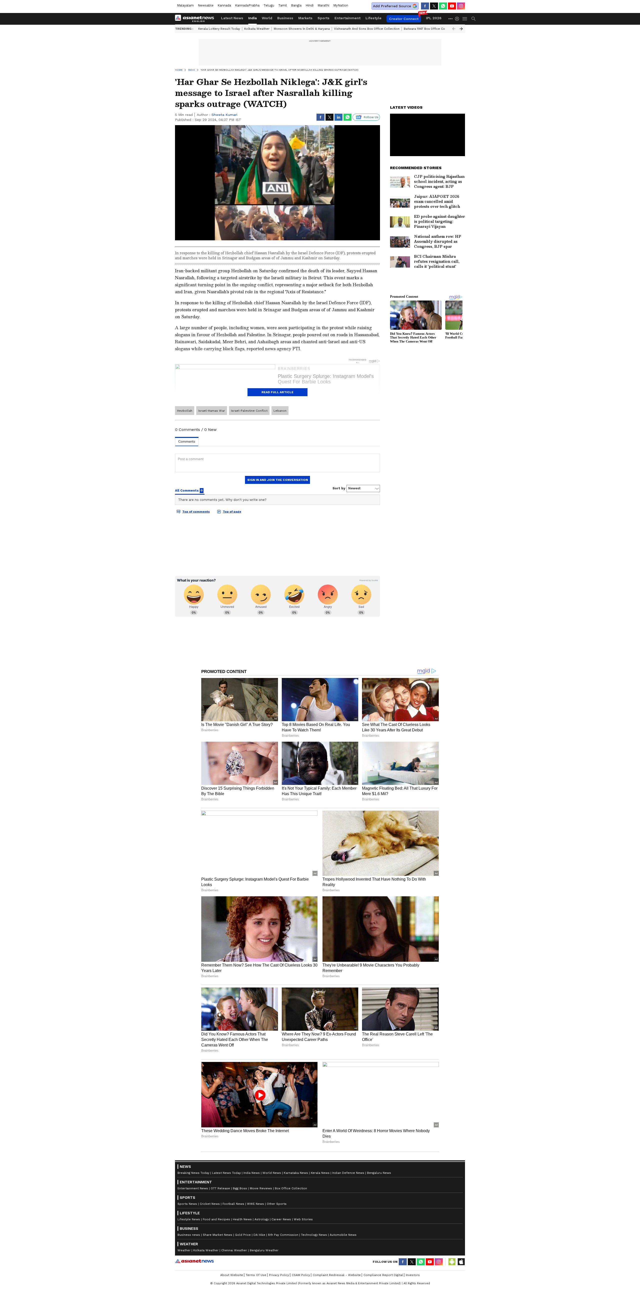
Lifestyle (374, 18)
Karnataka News (296, 1173)
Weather (184, 1250)
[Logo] (196, 18)
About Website (231, 1275)
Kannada (224, 5)
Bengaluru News (379, 1173)
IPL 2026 (434, 18)
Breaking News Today (193, 1173)
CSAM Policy (301, 1275)
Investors (413, 1275)
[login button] (458, 18)
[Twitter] (434, 5)
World (267, 18)
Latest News (232, 18)
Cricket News (210, 1204)
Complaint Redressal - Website (337, 1275)
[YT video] (452, 5)
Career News (281, 1219)
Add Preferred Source (392, 6)
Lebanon (280, 410)
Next (461, 28)
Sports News (187, 1204)
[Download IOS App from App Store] (461, 1261)
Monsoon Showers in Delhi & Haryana (302, 28)
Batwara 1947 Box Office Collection (430, 28)
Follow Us (371, 117)
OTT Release (220, 1188)
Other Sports (276, 1204)
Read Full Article (278, 392)
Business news (189, 1235)
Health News (242, 1219)
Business (285, 18)
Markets (305, 18)
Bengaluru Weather (264, 1250)
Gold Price (243, 1235)
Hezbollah (184, 410)
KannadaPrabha (247, 5)
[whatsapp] (443, 5)
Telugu (269, 5)
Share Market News (217, 1235)
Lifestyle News (189, 1219)
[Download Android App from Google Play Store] (452, 1261)
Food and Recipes (216, 1219)
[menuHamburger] (465, 19)
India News (252, 1173)
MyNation (340, 5)
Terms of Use (256, 1275)
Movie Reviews (261, 1188)
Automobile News (343, 1235)
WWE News (255, 1204)
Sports (324, 18)
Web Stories (303, 1219)
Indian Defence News (348, 1173)
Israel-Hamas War (211, 410)
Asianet (194, 1261)
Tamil (282, 5)
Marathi (323, 5)
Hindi (310, 5)
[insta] (461, 5)
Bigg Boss (240, 1188)
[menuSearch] (474, 19)
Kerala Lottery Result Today (219, 28)
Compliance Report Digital (383, 1275)
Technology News (314, 1235)
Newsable (206, 5)
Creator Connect (403, 19)
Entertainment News (193, 1188)
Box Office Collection (291, 1188)
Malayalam (185, 5)
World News (271, 1173)
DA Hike (259, 1235)
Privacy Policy (279, 1275)
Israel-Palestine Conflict (249, 410)
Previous (454, 28)
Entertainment (347, 18)
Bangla (296, 5)
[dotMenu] (450, 18)
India (252, 18)
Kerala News (320, 1173)
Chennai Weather (234, 1250)
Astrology (261, 1219)
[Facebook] (425, 5)
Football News (233, 1204)
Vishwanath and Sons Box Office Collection (367, 28)
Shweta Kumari (224, 115)
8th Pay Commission (283, 1235)
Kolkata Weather (257, 28)
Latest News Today (226, 1173)
